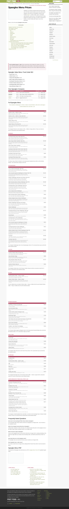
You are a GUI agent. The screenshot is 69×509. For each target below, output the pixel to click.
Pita (10, 30)
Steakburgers (12, 33)
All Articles (46, 490)
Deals (47, 498)
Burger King (51, 29)
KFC (50, 39)
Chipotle (51, 32)
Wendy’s (51, 54)
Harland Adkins (11, 3)
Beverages (12, 39)
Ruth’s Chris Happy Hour (15, 471)
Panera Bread (52, 43)
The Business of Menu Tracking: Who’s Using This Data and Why (55, 10)
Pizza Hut (51, 45)
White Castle (51, 57)
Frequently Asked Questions (14, 41)
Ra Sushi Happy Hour (15, 469)
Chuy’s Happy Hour (14, 470)
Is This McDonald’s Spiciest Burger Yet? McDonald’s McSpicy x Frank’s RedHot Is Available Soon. (37, 474)
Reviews (48, 495)
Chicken (11, 34)
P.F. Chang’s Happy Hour (15, 473)
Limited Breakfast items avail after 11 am (17, 40)
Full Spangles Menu (12, 29)
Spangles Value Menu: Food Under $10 (15, 27)
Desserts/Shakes (13, 36)
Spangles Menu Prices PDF (34, 450)
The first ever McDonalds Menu (55, 16)
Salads (11, 35)
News (47, 497)
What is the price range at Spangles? (17, 45)
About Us (39, 490)
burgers (28, 14)
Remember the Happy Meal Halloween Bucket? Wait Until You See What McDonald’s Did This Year (37, 483)
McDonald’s (51, 41)
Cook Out (10, 92)
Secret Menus (49, 493)
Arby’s (50, 27)
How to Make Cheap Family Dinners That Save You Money (54, 7)
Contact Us (39, 498)
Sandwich (13, 104)
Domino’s (51, 34)
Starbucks (51, 48)
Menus (47, 492)
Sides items (12, 38)
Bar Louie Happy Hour (15, 474)
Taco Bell (51, 52)
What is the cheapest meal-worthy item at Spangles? (20, 44)
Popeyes (51, 47)
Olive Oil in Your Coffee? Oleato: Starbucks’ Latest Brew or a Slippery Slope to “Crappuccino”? (38, 470)
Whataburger (51, 56)
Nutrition (48, 494)
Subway (50, 50)
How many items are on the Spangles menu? (19, 46)
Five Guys (51, 38)
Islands (9, 97)
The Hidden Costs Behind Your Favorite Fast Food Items (55, 13)
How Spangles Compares (13, 28)
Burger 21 (10, 96)
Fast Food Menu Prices (13, 1)
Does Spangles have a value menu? (17, 47)
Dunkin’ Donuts (52, 36)
